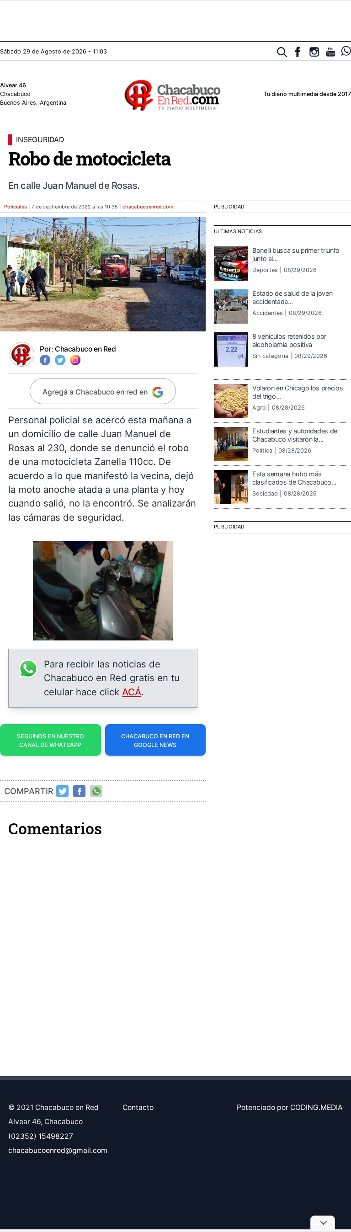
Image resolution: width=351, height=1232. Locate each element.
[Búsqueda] (282, 52)
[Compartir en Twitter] (62, 791)
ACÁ (131, 692)
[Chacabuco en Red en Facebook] (298, 52)
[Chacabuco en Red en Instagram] (314, 52)
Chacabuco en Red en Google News (155, 740)
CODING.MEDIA (316, 1107)
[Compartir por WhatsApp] (96, 791)
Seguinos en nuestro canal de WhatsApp (50, 740)
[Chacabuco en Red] (175, 94)
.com (148, 207)
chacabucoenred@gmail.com (57, 1150)
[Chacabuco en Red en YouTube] (330, 52)
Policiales (15, 207)
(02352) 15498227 (40, 1136)
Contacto (138, 1107)
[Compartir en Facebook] (79, 791)
